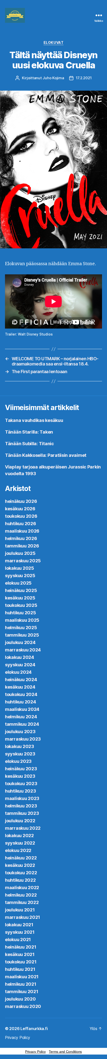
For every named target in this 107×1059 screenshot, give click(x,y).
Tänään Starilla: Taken (29, 432)
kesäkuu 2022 (20, 865)
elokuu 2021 (18, 939)
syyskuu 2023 (20, 753)
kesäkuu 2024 (20, 687)
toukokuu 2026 (21, 516)
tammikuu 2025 (22, 635)
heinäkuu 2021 (20, 947)
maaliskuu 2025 (22, 620)
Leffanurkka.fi (34, 1028)
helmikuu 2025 (21, 627)
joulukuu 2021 (20, 909)
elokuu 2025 (18, 583)
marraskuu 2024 (23, 649)
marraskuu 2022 (23, 828)
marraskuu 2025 (23, 560)
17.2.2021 (84, 78)
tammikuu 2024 (22, 724)
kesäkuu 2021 (20, 954)
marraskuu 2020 (23, 1006)
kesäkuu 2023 (20, 776)
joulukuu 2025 (20, 553)
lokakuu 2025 (19, 568)
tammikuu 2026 (22, 545)
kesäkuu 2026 (20, 508)
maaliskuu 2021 (22, 976)
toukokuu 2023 (21, 783)
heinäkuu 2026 (21, 501)
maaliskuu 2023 (22, 798)
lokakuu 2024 (19, 657)
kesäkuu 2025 (20, 597)
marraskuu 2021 (22, 917)
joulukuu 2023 (20, 731)
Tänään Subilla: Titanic (29, 443)
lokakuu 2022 (19, 835)
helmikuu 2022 (21, 895)
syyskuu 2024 (20, 664)
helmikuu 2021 (20, 984)
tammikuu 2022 (22, 902)
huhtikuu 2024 (20, 701)
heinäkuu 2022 (21, 857)
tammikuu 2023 (22, 813)
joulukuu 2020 (20, 999)
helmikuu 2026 (21, 538)
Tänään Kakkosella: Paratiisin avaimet (45, 455)
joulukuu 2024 (20, 642)
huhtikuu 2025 (20, 612)
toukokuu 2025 (21, 605)
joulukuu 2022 (20, 820)
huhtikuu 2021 (20, 969)
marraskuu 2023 (23, 739)
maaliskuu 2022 (22, 887)
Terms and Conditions (65, 1052)
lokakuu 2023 (19, 746)
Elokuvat (53, 42)
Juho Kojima (53, 78)
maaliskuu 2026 (22, 531)
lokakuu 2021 (19, 924)
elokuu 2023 (18, 761)
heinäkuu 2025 (21, 590)
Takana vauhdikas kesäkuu (34, 420)
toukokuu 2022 (21, 872)
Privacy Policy (17, 1037)
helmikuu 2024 (21, 716)
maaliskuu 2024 (22, 709)
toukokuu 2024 (21, 694)
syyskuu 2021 (20, 932)
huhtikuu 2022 (20, 880)
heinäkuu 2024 (21, 679)
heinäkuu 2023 (21, 768)
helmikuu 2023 (21, 805)
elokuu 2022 (18, 850)
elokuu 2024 (18, 672)
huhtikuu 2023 (20, 791)
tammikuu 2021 (21, 991)
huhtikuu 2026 (20, 523)
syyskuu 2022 (20, 843)
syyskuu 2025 (20, 575)
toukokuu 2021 (21, 961)
